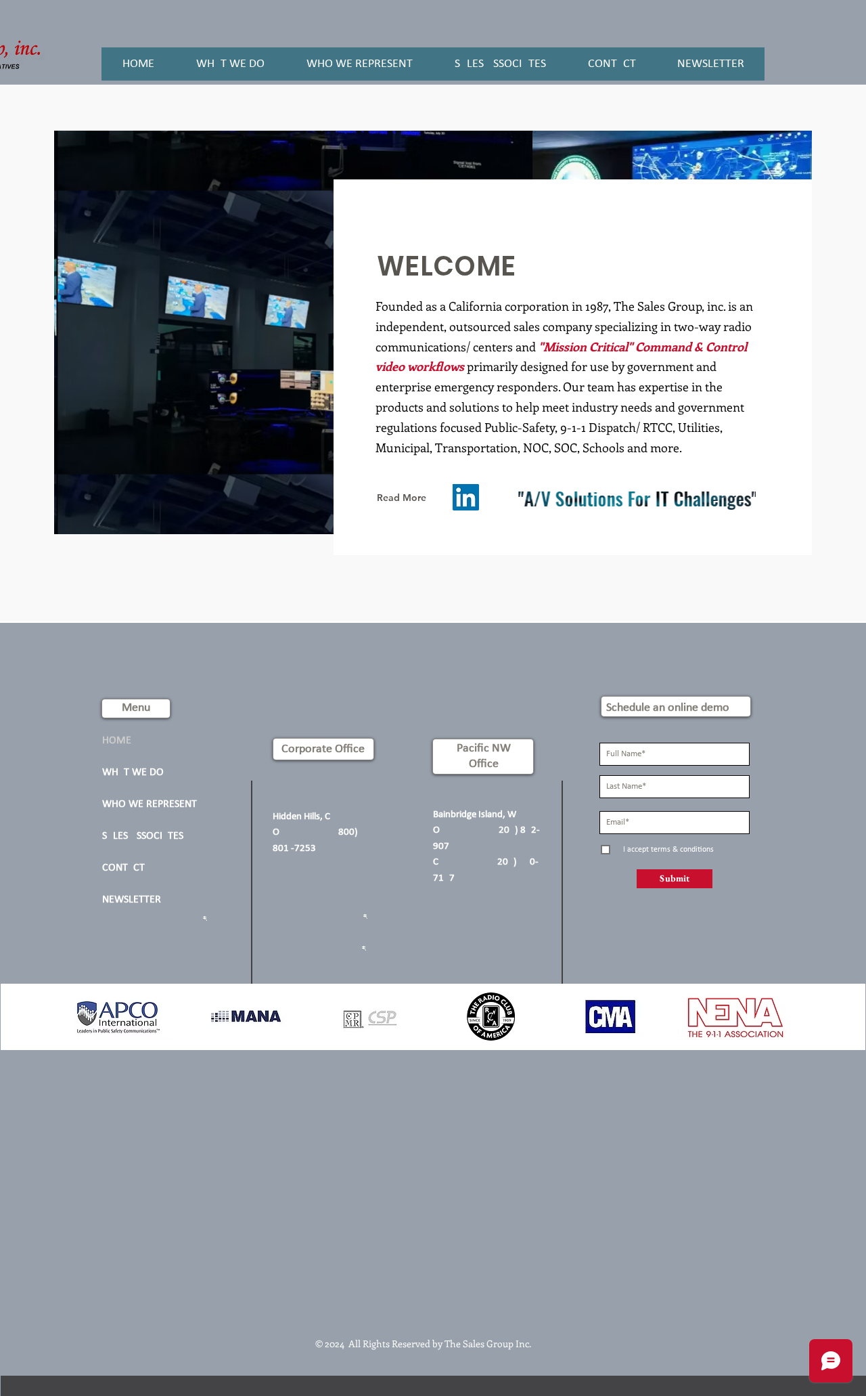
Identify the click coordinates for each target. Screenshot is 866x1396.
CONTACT (123, 868)
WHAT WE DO (133, 772)
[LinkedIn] (466, 497)
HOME (116, 740)
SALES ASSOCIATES (142, 836)
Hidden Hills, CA (305, 817)
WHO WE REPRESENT (149, 804)
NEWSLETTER (131, 899)
